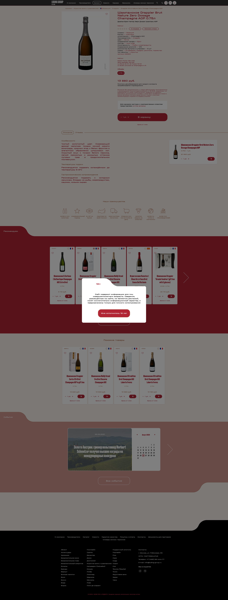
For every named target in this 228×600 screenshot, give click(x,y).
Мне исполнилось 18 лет (114, 313)
